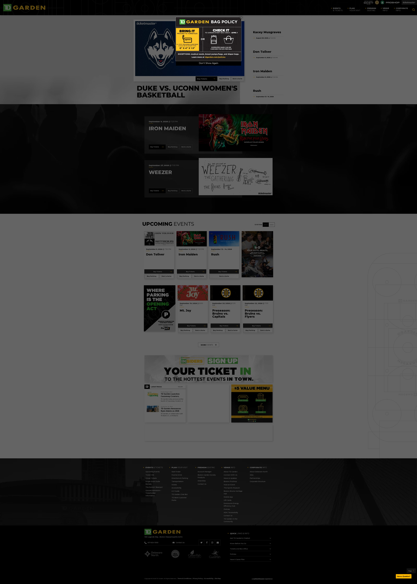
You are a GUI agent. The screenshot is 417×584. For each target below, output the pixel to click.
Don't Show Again (208, 63)
